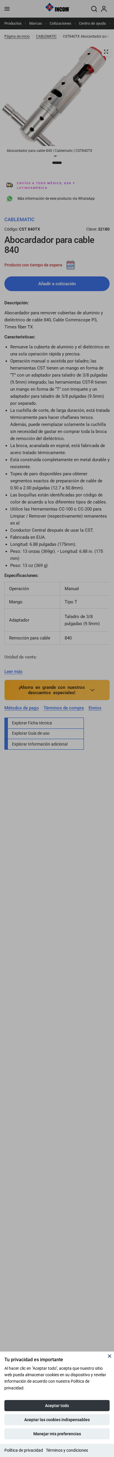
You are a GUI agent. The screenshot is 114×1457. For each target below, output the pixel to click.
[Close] (109, 1356)
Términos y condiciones (67, 1450)
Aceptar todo (57, 1405)
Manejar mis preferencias (57, 1433)
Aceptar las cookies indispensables (57, 1419)
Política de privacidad (23, 1450)
